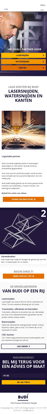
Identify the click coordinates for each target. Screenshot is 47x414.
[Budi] (6, 3)
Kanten (23, 68)
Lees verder (23, 346)
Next (42, 234)
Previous (4, 234)
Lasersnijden (23, 55)
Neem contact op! (22, 276)
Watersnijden (23, 61)
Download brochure (23, 199)
